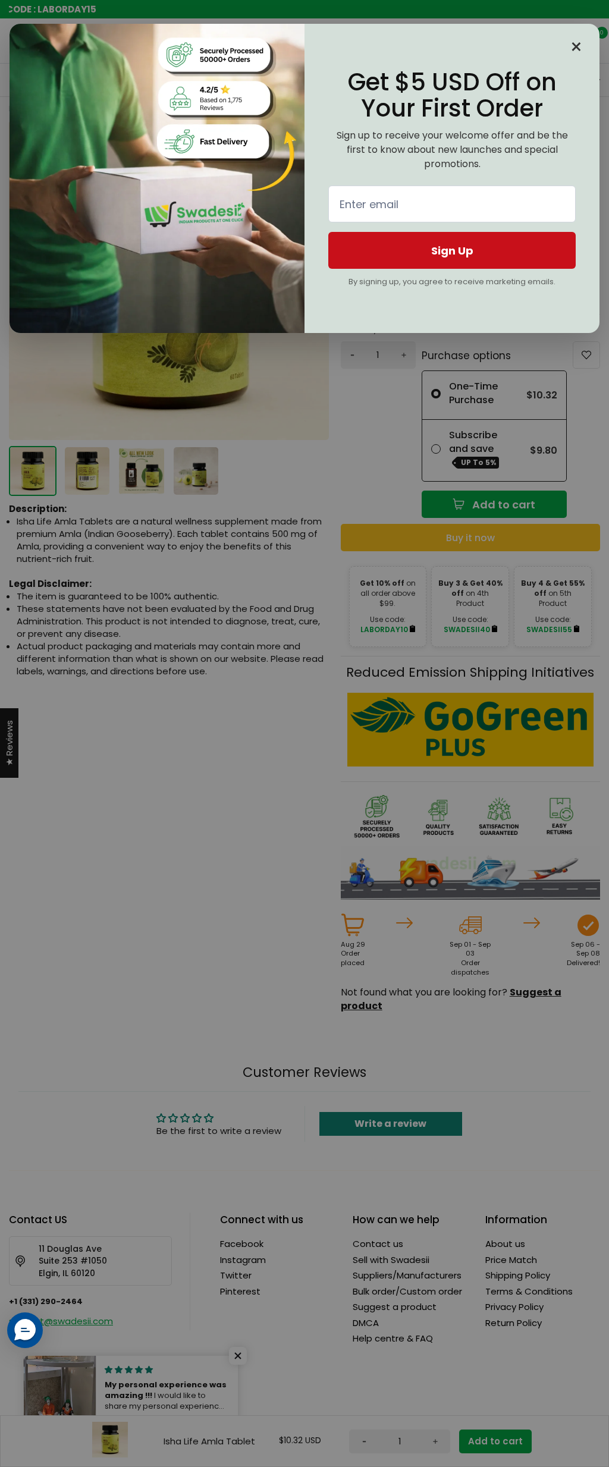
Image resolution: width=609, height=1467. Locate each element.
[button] (25, 1330)
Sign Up (452, 250)
